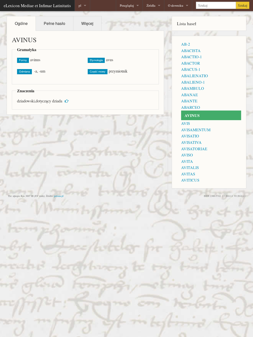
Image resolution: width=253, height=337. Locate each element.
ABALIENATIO (194, 75)
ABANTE (189, 100)
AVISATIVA (191, 142)
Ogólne (21, 23)
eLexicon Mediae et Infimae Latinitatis (37, 5)
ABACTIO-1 (191, 56)
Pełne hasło (54, 23)
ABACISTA (191, 50)
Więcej (87, 23)
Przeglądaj (127, 5)
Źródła (151, 5)
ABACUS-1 (190, 69)
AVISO (187, 154)
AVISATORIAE (194, 148)
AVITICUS (190, 180)
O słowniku (175, 5)
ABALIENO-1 (193, 82)
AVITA (187, 161)
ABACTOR (190, 63)
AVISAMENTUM (196, 129)
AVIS (185, 123)
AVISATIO (190, 135)
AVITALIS (190, 167)
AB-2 (185, 44)
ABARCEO (190, 107)
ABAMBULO (192, 88)
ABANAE (189, 94)
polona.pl (58, 196)
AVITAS (188, 173)
